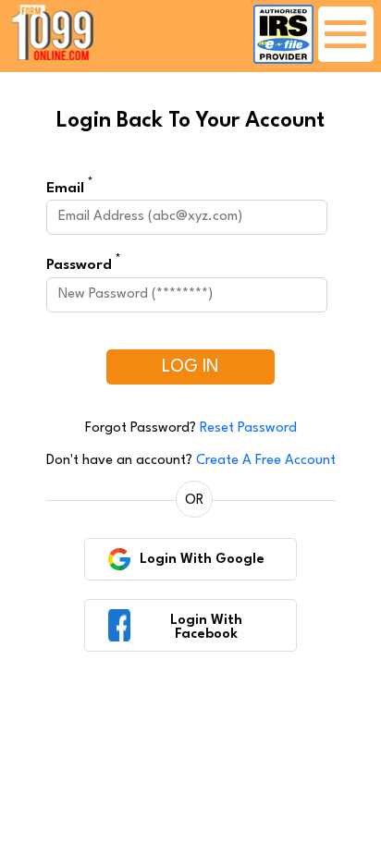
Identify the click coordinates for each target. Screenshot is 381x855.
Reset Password (248, 428)
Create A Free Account (266, 461)
